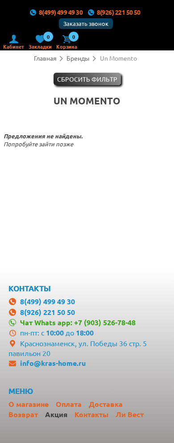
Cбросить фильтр (87, 79)
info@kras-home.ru (53, 363)
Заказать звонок (85, 23)
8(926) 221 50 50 (119, 12)
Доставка (106, 404)
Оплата (69, 404)
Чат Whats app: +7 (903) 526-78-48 (78, 322)
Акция (56, 414)
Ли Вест (130, 414)
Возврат (23, 414)
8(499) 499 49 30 (61, 12)
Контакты (91, 414)
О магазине (28, 404)
